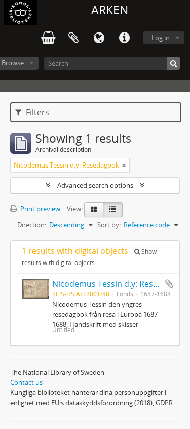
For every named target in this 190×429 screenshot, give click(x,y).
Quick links (124, 38)
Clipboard (73, 38)
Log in (160, 37)
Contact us (26, 382)
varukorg (48, 38)
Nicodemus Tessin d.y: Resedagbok (119, 283)
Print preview (39, 208)
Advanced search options (95, 185)
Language (98, 38)
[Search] (173, 63)
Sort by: (109, 224)
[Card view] (93, 209)
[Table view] (113, 209)
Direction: (31, 224)
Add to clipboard (169, 284)
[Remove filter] (124, 165)
